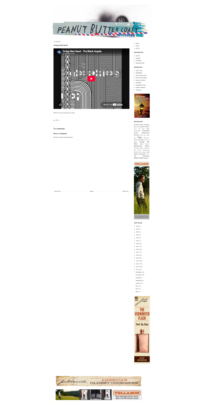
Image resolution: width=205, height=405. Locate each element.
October (138, 278)
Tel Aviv (147, 154)
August (138, 283)
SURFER (138, 60)
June (137, 289)
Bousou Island (137, 127)
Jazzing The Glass (141, 143)
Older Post (125, 191)
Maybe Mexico (144, 144)
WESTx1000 (138, 158)
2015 (137, 258)
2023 (137, 235)
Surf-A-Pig (139, 70)
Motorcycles (138, 146)
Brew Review (145, 127)
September (139, 280)
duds (143, 129)
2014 (137, 261)
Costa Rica (137, 129)
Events (136, 133)
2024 (137, 232)
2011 (137, 269)
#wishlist (136, 125)
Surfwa (138, 56)
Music (57, 120)
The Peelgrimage (141, 156)
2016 (137, 255)
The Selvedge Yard (141, 75)
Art (144, 125)
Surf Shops (142, 152)
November (139, 275)
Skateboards (146, 150)
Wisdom (145, 158)
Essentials (145, 130)
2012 (137, 267)
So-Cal (136, 152)
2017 (137, 252)
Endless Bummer (140, 87)
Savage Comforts (140, 80)
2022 (137, 238)
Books (147, 125)
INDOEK (138, 83)
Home (91, 191)
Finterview (146, 138)
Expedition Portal (140, 85)
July (137, 286)
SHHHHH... (139, 73)
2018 (137, 249)
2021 (137, 241)
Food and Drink (139, 140)
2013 (137, 264)
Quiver (138, 48)
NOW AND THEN (141, 78)
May (137, 291)
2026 (137, 226)
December (139, 272)
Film (140, 137)
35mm (141, 125)
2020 (137, 243)
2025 (137, 229)
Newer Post (57, 191)
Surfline (138, 58)
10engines (138, 90)
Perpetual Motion (138, 148)
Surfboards (142, 154)
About (137, 46)
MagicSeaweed (140, 63)
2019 (137, 246)
